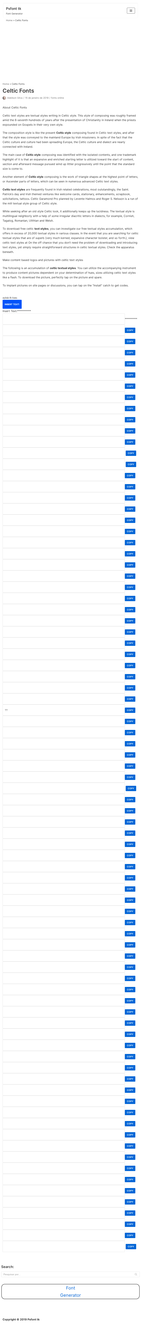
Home (9, 20)
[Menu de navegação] (131, 11)
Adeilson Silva (15, 97)
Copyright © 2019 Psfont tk (21, 1319)
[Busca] (136, 1274)
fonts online (57, 97)
